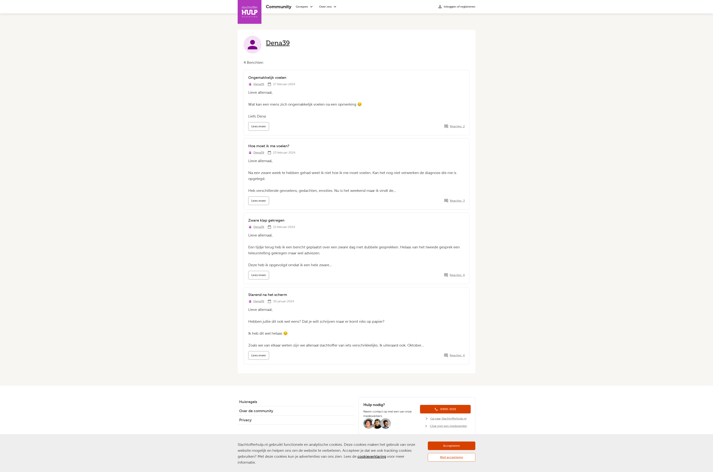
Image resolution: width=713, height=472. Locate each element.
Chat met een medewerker (448, 426)
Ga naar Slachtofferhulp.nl (448, 418)
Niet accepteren (451, 457)
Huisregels (248, 401)
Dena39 (278, 43)
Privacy (245, 420)
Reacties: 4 (457, 275)
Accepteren (451, 445)
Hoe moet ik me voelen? (268, 146)
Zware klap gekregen (266, 220)
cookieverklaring (371, 456)
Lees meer (260, 128)
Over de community (256, 411)
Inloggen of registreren (459, 6)
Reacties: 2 (457, 126)
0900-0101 (448, 409)
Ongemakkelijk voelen (267, 77)
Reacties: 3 (457, 200)
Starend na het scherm (267, 294)
